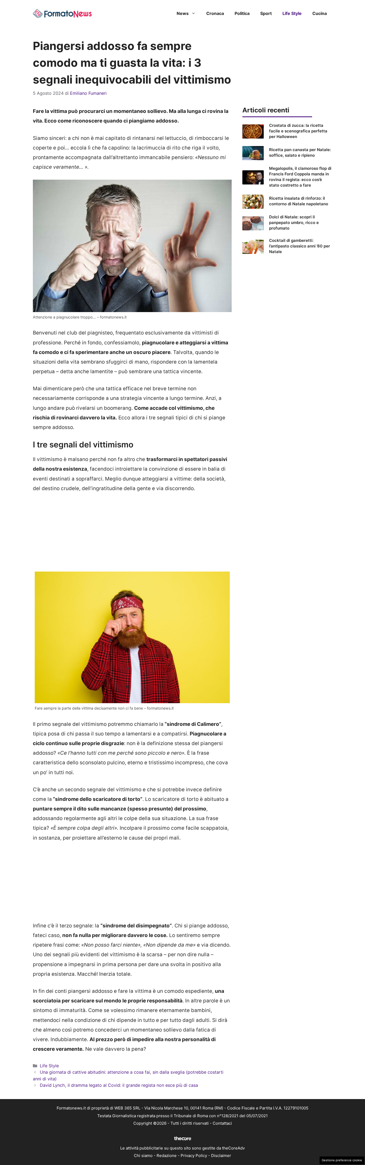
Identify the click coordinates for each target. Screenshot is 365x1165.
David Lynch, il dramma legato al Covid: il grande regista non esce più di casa (119, 1085)
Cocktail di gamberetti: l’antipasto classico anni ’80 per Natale (299, 246)
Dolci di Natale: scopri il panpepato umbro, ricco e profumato (294, 222)
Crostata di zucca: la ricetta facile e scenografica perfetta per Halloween (298, 131)
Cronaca (215, 13)
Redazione (167, 1155)
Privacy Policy (194, 1155)
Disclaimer (221, 1155)
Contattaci (222, 1123)
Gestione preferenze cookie (342, 1160)
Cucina (319, 13)
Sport (266, 13)
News (183, 13)
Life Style (292, 13)
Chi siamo (143, 1155)
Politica (242, 13)
